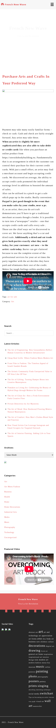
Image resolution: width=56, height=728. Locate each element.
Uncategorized (10, 537)
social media (34, 694)
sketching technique (43, 689)
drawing (34, 650)
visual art (40, 701)
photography (43, 677)
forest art (44, 651)
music (40, 666)
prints (33, 685)
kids (36, 660)
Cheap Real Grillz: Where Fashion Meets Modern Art (30, 358)
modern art (43, 660)
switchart (46, 693)
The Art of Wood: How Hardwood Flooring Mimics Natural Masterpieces (30, 410)
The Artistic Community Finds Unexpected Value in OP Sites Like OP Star (30, 373)
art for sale (12, 297)
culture (51, 642)
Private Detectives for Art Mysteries (23, 404)
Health (7, 497)
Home (6, 502)
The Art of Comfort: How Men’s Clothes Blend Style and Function (30, 418)
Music (6, 522)
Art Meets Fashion (12, 487)
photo (33, 676)
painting (42, 671)
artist (39, 639)
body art (50, 639)
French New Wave (15, 722)
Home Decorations (12, 507)
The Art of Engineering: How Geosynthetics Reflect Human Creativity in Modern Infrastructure (30, 351)
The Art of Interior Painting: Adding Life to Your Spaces (29, 434)
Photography (9, 527)
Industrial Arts (10, 512)
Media (7, 517)
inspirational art (35, 657)
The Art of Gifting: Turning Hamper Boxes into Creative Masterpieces (28, 381)
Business (8, 492)
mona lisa (46, 663)
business (32, 642)
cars (38, 642)
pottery (43, 682)
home (41, 654)
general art (33, 654)
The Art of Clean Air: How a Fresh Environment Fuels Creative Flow (28, 397)
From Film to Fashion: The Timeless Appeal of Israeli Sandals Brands (28, 364)
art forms (33, 639)
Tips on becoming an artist (38, 697)
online (47, 667)
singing (43, 685)
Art (12, 302)
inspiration (48, 654)
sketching (32, 689)
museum (32, 667)
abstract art (33, 632)
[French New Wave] (14, 5)
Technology (9, 532)
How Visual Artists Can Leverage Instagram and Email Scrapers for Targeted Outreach (28, 426)
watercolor (37, 706)
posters (34, 681)
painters (32, 672)
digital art (50, 646)
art (41, 631)
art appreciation (45, 636)
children (43, 642)
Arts (44, 639)
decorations (37, 645)
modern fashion (35, 663)
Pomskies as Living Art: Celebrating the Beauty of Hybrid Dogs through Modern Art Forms (29, 389)
